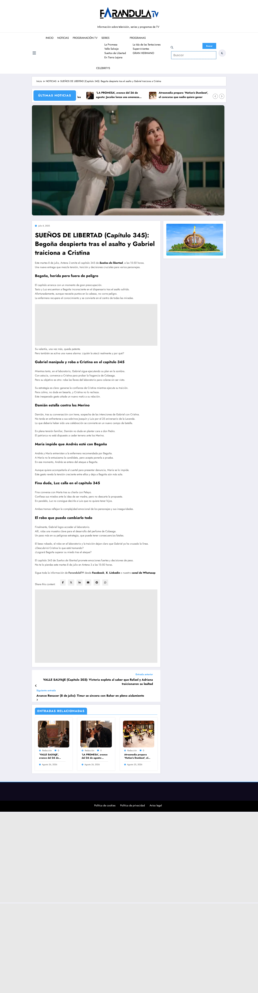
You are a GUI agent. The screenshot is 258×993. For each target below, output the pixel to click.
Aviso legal (156, 805)
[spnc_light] (222, 53)
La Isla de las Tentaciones (147, 45)
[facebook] (63, 582)
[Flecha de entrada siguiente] (37, 700)
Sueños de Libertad (115, 53)
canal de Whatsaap (143, 573)
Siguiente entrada (46, 690)
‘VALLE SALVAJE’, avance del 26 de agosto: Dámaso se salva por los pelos (49, 756)
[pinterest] (97, 582)
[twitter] (71, 582)
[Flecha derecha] (221, 96)
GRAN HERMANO (143, 53)
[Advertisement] (96, 325)
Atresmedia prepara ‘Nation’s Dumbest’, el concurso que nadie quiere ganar (172, 95)
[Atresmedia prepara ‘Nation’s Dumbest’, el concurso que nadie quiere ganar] (138, 734)
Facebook (98, 573)
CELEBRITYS (103, 68)
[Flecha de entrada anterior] (36, 686)
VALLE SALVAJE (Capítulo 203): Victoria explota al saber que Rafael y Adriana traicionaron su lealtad (98, 682)
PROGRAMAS (138, 38)
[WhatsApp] (105, 582)
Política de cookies (104, 805)
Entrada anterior (144, 674)
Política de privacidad (132, 805)
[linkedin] (80, 582)
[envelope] (88, 582)
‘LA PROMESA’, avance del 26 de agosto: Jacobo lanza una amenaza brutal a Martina (106, 95)
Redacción (47, 750)
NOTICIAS (63, 38)
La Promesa (110, 45)
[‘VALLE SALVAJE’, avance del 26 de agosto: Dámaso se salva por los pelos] (53, 734)
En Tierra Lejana (113, 57)
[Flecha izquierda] (215, 96)
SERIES (105, 38)
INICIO (49, 38)
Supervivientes (141, 49)
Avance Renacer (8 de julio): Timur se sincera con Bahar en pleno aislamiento (90, 696)
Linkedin (115, 573)
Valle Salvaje (111, 49)
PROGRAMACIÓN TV (85, 38)
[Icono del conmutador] (34, 53)
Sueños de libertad (111, 263)
